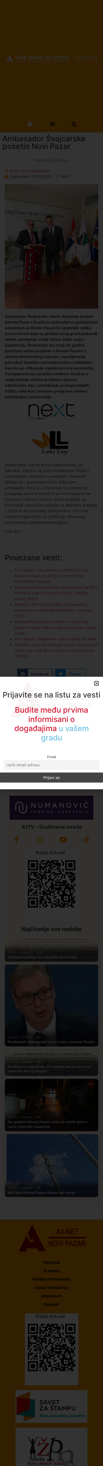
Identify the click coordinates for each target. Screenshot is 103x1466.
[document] (51, 733)
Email (51, 757)
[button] (96, 683)
